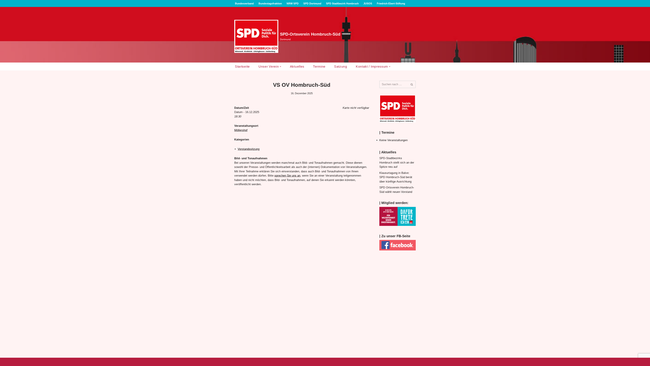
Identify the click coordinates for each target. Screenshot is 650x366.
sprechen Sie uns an (287, 175)
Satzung (340, 66)
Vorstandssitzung (248, 149)
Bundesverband (244, 3)
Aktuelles (297, 66)
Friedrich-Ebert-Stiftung (391, 3)
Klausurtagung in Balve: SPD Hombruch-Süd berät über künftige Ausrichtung (395, 177)
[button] (280, 66)
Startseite (242, 66)
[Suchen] (412, 84)
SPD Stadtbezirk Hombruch (342, 3)
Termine (319, 66)
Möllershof (240, 130)
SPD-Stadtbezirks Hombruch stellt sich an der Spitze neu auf (396, 162)
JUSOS (367, 3)
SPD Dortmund (312, 3)
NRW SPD (293, 3)
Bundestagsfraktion (270, 3)
